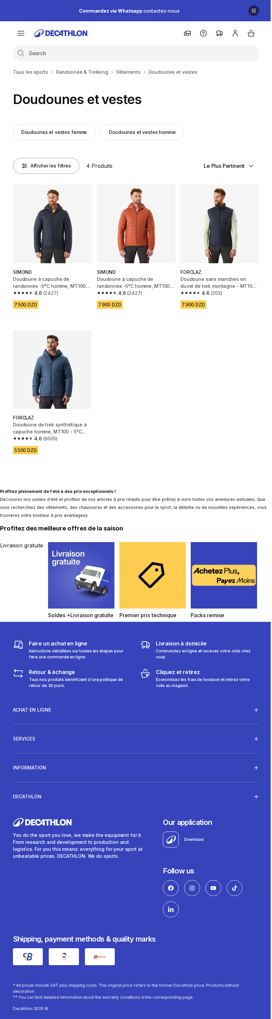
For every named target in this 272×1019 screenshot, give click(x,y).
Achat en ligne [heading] (32, 706)
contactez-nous (129, 11)
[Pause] (253, 10)
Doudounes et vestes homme (142, 132)
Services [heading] (24, 735)
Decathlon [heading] (27, 793)
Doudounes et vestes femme (54, 132)
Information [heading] (29, 764)
